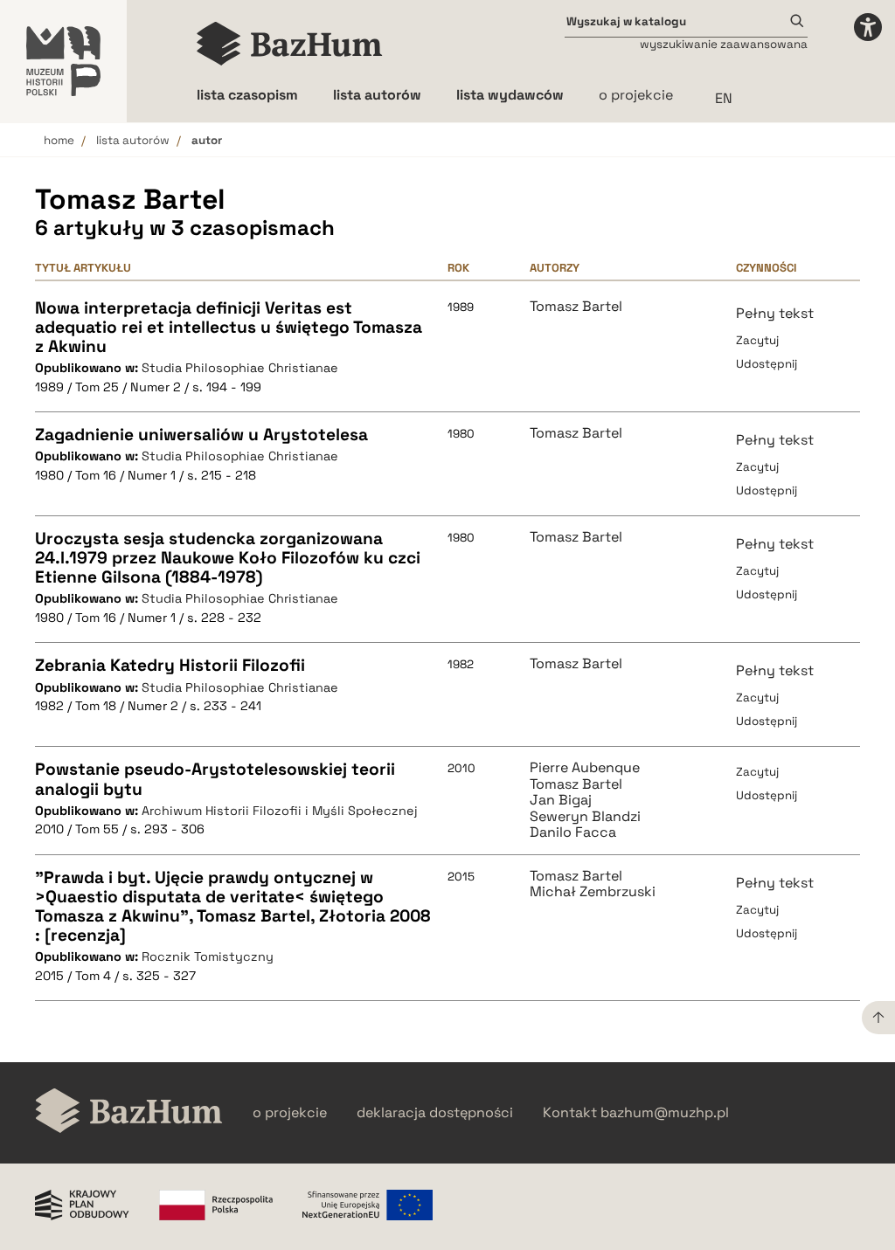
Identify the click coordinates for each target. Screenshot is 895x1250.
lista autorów (133, 140)
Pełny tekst (775, 313)
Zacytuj (757, 340)
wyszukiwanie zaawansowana (724, 44)
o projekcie (636, 95)
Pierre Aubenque (585, 768)
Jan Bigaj (561, 800)
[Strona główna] (290, 43)
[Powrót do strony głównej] (129, 1112)
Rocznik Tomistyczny (208, 956)
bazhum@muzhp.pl (664, 1113)
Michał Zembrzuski (593, 892)
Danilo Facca (573, 832)
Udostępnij (766, 363)
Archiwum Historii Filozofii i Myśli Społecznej (280, 810)
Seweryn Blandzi (585, 817)
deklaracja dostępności (435, 1113)
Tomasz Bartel (576, 306)
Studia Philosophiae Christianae (240, 368)
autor (206, 140)
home (59, 140)
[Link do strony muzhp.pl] (63, 61)
